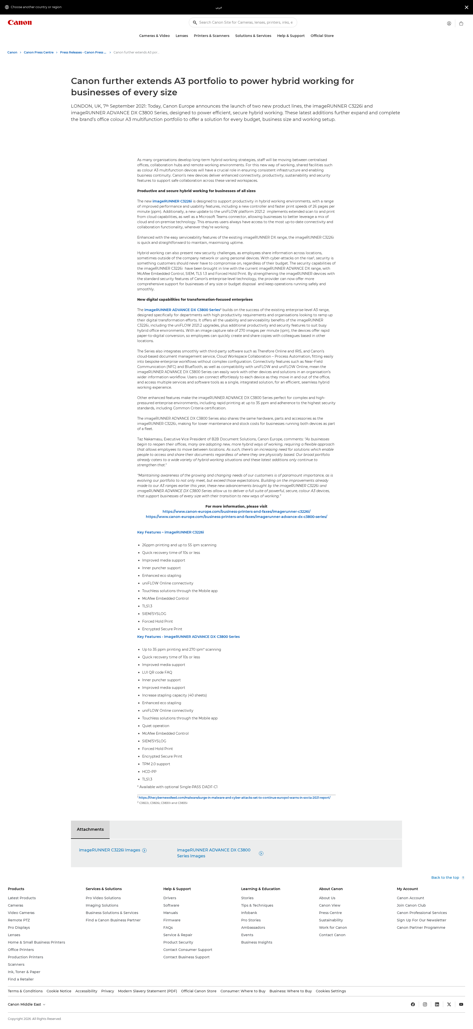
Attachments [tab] (90, 829)
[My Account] (449, 23)
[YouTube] (461, 1004)
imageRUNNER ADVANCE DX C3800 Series (182, 310)
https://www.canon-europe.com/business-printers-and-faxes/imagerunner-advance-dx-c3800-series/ (236, 516)
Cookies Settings (331, 991)
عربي (219, 7)
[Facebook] (413, 1004)
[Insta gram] (425, 1004)
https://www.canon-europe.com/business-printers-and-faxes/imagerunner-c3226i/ (236, 511)
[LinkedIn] (437, 1004)
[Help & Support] (307, 35)
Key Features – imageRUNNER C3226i (170, 532)
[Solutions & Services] (273, 35)
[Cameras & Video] (172, 35)
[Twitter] (449, 1004)
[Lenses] (190, 35)
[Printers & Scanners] (231, 35)
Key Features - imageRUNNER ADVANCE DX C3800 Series (188, 636)
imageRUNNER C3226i (172, 201)
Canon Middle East (25, 1004)
